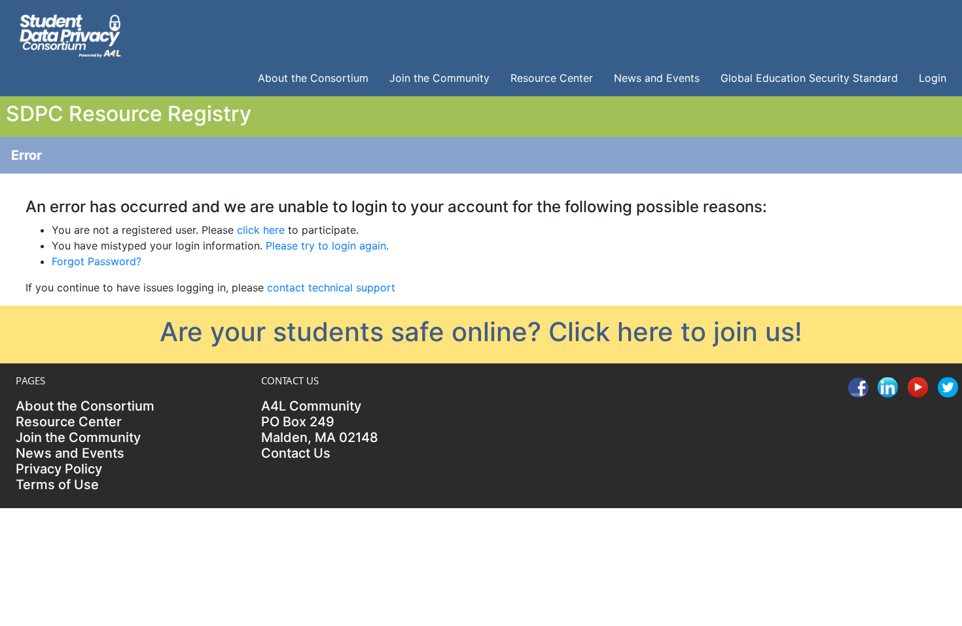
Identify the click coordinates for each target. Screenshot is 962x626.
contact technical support (331, 287)
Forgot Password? (96, 261)
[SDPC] (70, 34)
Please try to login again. (327, 245)
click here (261, 229)
